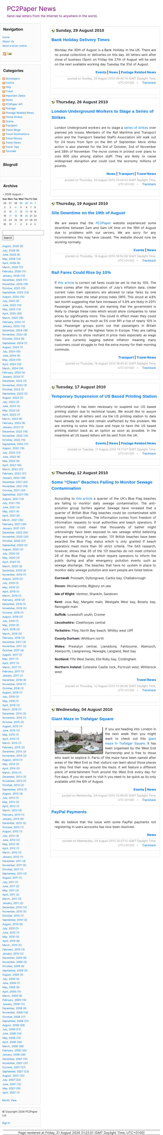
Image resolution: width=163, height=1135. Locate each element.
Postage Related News (20, 112)
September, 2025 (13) (15, 292)
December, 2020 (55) (15, 532)
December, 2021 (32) (15, 482)
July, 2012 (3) (10, 835)
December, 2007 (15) (15, 1058)
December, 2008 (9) (14, 1008)
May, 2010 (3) (10, 936)
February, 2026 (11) (14, 271)
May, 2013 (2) (10, 802)
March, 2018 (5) (12, 633)
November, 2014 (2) (14, 755)
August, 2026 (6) (12, 246)
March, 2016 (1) (11, 709)
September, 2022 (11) (15, 444)
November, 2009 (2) (14, 962)
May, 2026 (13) (11, 258)
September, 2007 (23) (15, 1071)
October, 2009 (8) (13, 966)
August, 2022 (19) (13, 448)
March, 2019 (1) (11, 595)
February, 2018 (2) (13, 637)
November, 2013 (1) (14, 780)
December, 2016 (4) (14, 679)
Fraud (9, 91)
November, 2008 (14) (15, 1012)
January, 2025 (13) (13, 326)
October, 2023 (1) (13, 389)
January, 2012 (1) (12, 856)
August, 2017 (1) (12, 654)
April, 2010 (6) (11, 940)
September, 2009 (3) (15, 970)
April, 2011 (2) (10, 894)
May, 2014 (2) (10, 764)
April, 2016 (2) (11, 705)
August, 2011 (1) (12, 877)
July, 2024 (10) (11, 351)
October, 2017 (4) (13, 650)
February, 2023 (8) (13, 423)
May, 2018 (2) (10, 625)
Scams (10, 121)
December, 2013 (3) (14, 776)
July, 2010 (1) (10, 928)
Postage (11, 108)
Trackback (149, 82)
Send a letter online (14, 45)
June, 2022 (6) (11, 456)
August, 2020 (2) (12, 549)
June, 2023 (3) (11, 406)
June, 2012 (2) (11, 839)
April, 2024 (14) (11, 364)
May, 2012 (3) (10, 844)
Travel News (13, 142)
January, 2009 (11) (13, 1004)
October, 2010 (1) (13, 915)
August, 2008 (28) (13, 1025)
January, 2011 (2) (12, 903)
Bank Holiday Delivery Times (80, 39)
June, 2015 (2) (11, 730)
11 (16, 211)
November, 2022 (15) (15, 435)
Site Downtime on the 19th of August (88, 212)
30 (26, 203)
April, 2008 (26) (12, 1042)
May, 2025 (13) (11, 309)
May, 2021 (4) (10, 511)
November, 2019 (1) (14, 574)
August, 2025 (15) (13, 296)
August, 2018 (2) (12, 616)
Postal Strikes (14, 116)
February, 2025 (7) (13, 322)
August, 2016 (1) (12, 692)
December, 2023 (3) (14, 380)
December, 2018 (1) (14, 604)
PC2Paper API (14, 104)
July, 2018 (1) (10, 620)
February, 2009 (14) (14, 999)
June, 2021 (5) (11, 507)
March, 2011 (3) (11, 898)
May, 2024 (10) (11, 359)
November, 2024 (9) (14, 334)
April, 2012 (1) (10, 848)
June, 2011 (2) (10, 886)
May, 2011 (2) (10, 890)
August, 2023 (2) (12, 397)
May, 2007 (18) (11, 1088)
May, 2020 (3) (11, 557)
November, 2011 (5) (14, 865)
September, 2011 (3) (14, 873)
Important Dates (15, 95)
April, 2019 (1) (10, 591)
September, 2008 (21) (15, 1021)
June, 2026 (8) (11, 254)
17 (10, 215)
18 (16, 215)
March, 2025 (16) (12, 317)
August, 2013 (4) (12, 793)
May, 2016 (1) (10, 701)
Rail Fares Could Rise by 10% (81, 272)
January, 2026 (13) (13, 275)
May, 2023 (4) (11, 410)
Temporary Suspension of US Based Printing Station (104, 396)
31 (31, 203)
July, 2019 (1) (10, 583)
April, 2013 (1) (10, 806)
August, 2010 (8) (12, 924)
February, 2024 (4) (13, 372)
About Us (8, 41)
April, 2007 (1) (11, 1092)
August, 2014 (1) (12, 759)
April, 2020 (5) (11, 561)
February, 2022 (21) (14, 473)
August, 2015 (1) (12, 726)
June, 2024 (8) (11, 355)
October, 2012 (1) (13, 827)
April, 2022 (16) (11, 465)
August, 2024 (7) (12, 347)
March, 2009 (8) (12, 995)
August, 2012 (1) (12, 831)
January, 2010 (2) (13, 953)
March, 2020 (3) (12, 566)
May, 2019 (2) (10, 587)
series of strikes (136, 128)
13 (26, 211)
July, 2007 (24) (11, 1079)
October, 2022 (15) (14, 439)
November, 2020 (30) (15, 536)
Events (10, 82)
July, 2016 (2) (10, 696)
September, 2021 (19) (15, 494)
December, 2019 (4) (14, 570)
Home (6, 37)
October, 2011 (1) (12, 869)
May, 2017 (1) (10, 658)
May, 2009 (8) (11, 987)
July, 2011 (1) (10, 882)
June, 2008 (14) (11, 1033)
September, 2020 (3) (15, 545)
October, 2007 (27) (14, 1067)
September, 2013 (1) (14, 789)
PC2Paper (103, 223)
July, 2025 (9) (10, 301)
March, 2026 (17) (12, 267)
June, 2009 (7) (11, 983)
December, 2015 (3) (14, 713)
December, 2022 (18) (15, 431)
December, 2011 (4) (14, 861)
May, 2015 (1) (10, 734)
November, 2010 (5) (14, 911)
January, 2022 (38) (14, 477)
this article (66, 283)
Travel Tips (12, 146)
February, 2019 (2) (13, 599)
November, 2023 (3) (14, 385)
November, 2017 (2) (14, 646)
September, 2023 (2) (15, 393)
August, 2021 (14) (13, 498)
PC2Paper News (31, 9)
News (9, 99)
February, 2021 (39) (14, 524)
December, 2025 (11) (14, 279)
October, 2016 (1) (13, 688)
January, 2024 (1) (13, 376)
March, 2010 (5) (12, 945)
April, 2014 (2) (11, 768)
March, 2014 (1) (11, 772)
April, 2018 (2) (11, 629)
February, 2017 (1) (13, 671)
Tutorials (11, 151)
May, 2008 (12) (11, 1037)
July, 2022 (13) (11, 452)
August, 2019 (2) (12, 578)
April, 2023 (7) (11, 414)
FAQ (8, 87)
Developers (13, 78)
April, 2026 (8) (11, 263)
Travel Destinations (17, 134)
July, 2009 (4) (10, 978)
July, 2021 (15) (11, 503)
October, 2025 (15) (14, 288)
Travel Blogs (13, 129)
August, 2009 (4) (12, 974)
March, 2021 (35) (12, 520)
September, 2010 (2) (14, 919)
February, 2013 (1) (13, 814)
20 (26, 215)
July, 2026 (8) (10, 250)
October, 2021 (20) (14, 490)
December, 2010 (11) (14, 907)
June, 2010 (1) (10, 932)
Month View (9, 1100)
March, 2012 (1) (11, 852)
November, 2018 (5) (14, 608)
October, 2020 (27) (14, 540)
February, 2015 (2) (13, 747)
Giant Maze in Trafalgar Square (82, 718)
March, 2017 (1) (11, 667)
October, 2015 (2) (13, 722)
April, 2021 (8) (11, 515)
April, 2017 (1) (10, 663)
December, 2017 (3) (14, 642)
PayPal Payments (69, 811)
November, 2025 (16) (15, 284)
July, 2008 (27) (11, 1029)
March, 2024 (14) (12, 368)
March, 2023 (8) (12, 418)
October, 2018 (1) (13, 612)
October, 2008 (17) (13, 1016)
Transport (11, 125)
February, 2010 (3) (13, 949)
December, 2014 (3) (14, 751)
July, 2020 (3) (10, 553)
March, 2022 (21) (12, 469)
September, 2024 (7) (14, 343)
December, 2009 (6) (14, 957)
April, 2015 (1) (10, 738)
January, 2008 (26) (14, 1054)
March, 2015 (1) (11, 742)
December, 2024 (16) (15, 330)
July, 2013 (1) (10, 797)
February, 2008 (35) (14, 1050)
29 (21, 203)
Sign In (6, 1122)
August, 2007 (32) (13, 1075)
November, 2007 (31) (15, 1063)
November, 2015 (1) (14, 717)
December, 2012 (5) (14, 823)
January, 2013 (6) (13, 818)
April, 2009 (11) (11, 991)
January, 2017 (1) (12, 675)
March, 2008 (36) (13, 1046)
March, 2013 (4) (12, 810)
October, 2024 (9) (13, 338)
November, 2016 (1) (14, 684)
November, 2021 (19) (15, 486)
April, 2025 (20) (12, 313)
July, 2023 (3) (10, 401)
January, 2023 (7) (13, 427)
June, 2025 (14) (11, 305)
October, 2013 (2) (13, 785)
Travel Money (14, 138)
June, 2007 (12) (11, 1084)
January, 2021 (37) (13, 528)
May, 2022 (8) (11, 460)
